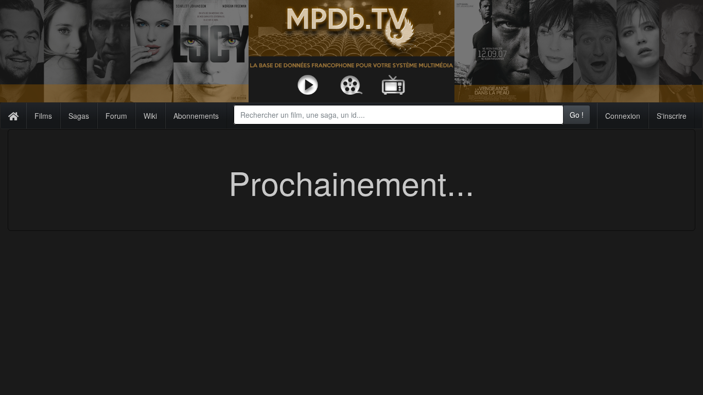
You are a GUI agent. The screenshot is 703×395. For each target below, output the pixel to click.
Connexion (622, 116)
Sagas (78, 116)
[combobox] (399, 114)
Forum (116, 116)
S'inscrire (672, 116)
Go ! (577, 115)
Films (43, 116)
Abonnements (196, 116)
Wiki (150, 116)
